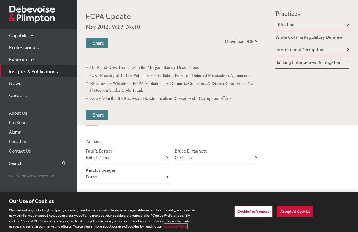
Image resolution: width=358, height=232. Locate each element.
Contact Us (20, 151)
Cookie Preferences (253, 211)
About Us (18, 113)
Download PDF (239, 41)
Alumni (16, 132)
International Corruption (299, 49)
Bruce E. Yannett (191, 154)
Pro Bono (18, 122)
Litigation (285, 24)
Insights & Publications (33, 71)
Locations (19, 141)
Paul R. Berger (99, 154)
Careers (18, 95)
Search (60, 163)
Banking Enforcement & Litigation (308, 62)
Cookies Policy (175, 226)
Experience (21, 59)
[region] (179, 212)
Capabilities (22, 35)
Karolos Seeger (101, 173)
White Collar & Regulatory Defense (309, 37)
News (15, 83)
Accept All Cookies (295, 211)
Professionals (24, 47)
